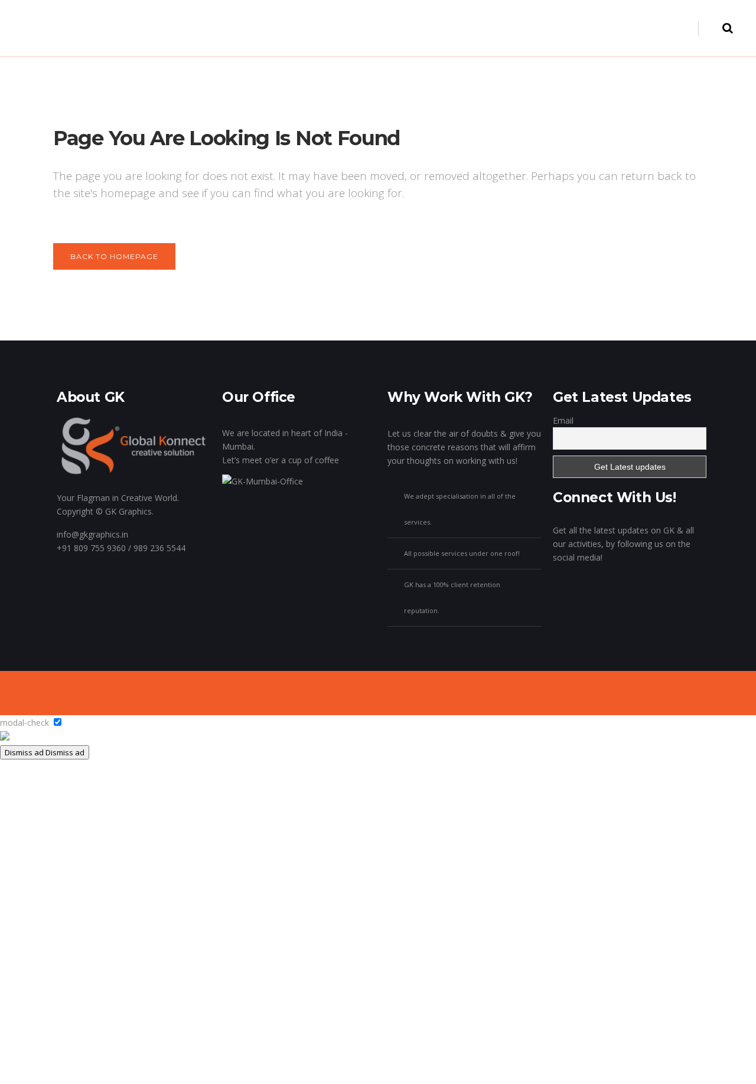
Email (563, 420)
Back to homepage (114, 256)
